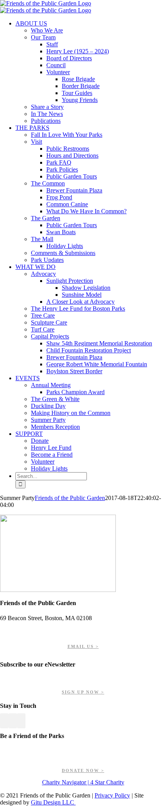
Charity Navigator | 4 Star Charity (83, 782)
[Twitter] (12, 720)
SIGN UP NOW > (83, 692)
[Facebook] (4, 720)
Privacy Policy (112, 795)
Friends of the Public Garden (70, 498)
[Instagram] (21, 720)
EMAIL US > (83, 646)
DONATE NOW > (83, 770)
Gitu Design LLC (53, 802)
